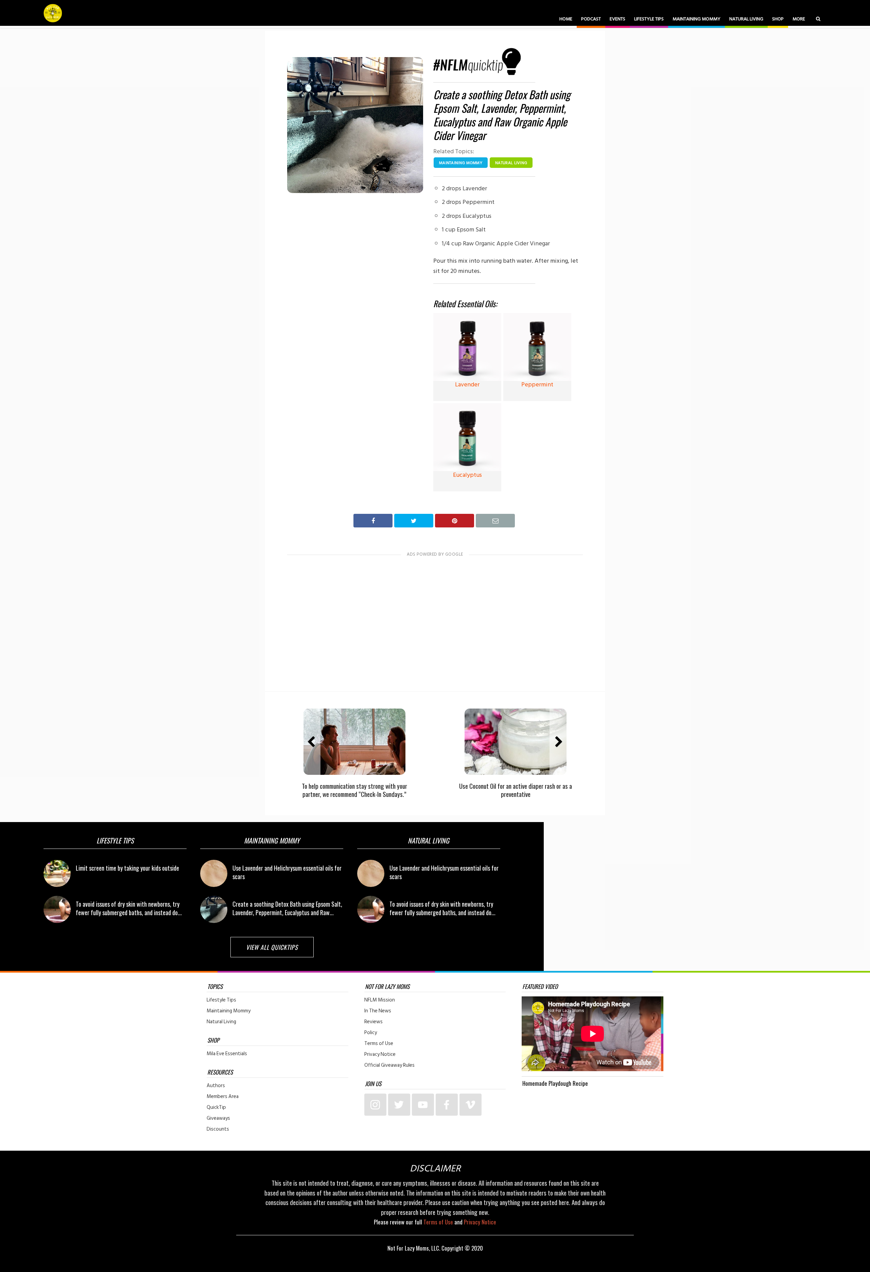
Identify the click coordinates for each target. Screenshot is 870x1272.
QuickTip (216, 1107)
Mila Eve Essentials (227, 1054)
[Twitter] (399, 1105)
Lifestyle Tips (649, 19)
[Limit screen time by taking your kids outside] (57, 873)
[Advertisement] (435, 618)
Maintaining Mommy (696, 19)
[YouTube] (423, 1105)
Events (617, 19)
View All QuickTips (272, 947)
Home (565, 19)
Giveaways (218, 1118)
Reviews (373, 1022)
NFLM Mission (379, 1000)
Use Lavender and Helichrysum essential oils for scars (287, 872)
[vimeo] (470, 1105)
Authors (216, 1086)
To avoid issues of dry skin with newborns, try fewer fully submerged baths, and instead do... (129, 908)
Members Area (223, 1096)
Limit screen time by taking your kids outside (127, 868)
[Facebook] (447, 1105)
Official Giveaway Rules (389, 1065)
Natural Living (746, 19)
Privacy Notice (380, 1054)
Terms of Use (378, 1043)
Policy (370, 1032)
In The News (377, 1011)
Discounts (218, 1129)
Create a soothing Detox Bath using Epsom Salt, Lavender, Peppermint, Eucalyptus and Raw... (287, 908)
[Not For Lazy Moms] (53, 12)
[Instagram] (375, 1105)
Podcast (591, 19)
